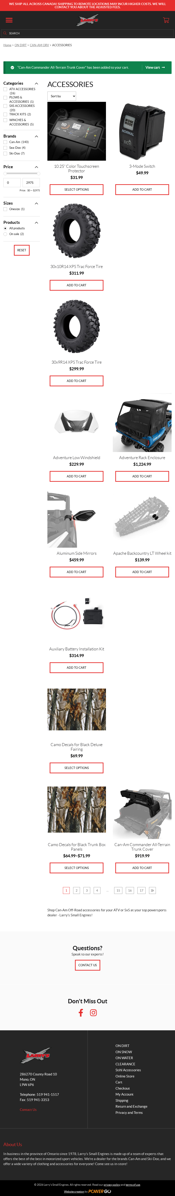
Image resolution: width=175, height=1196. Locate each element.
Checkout (123, 1088)
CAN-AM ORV (39, 45)
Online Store (125, 1076)
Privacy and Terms (129, 1113)
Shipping (122, 1100)
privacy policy (112, 1184)
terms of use (133, 1184)
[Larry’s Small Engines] (88, 20)
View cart (153, 67)
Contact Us (87, 965)
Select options (76, 189)
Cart (119, 1082)
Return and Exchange (131, 1106)
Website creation (74, 1191)
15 (118, 890)
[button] (9, 20)
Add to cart (142, 189)
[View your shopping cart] (166, 20)
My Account (125, 1094)
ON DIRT (21, 45)
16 (130, 890)
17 (141, 890)
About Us (12, 1144)
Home (7, 45)
